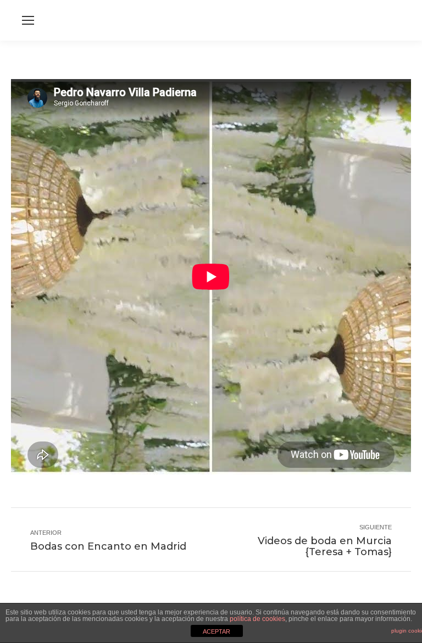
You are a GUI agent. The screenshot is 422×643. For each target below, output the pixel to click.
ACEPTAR (216, 631)
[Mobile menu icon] (28, 20)
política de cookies (257, 619)
